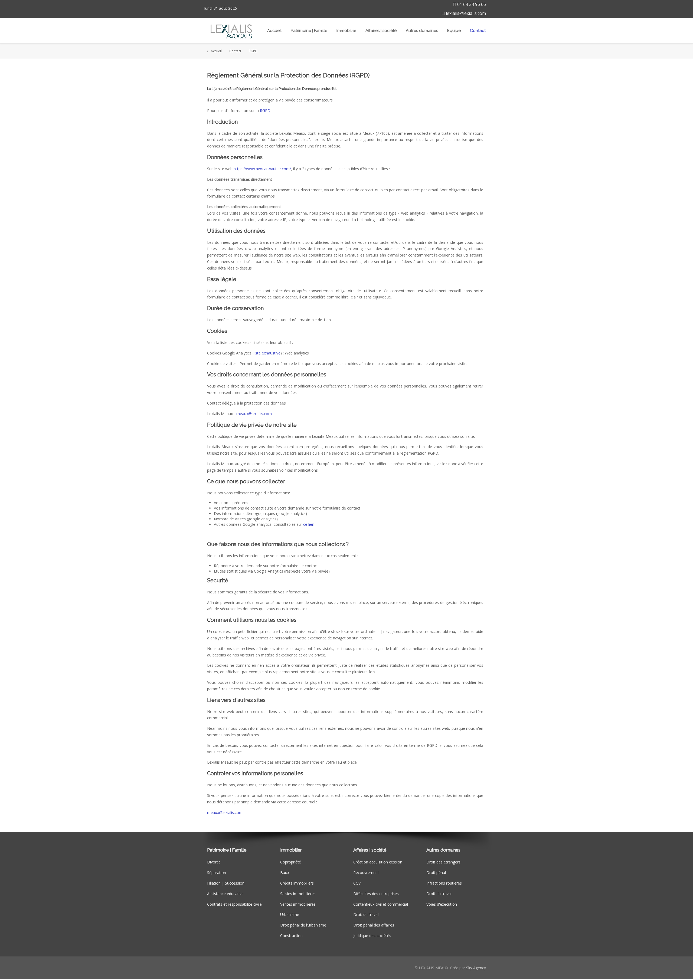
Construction (291, 935)
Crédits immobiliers (297, 883)
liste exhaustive (267, 353)
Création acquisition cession (377, 862)
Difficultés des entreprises (376, 893)
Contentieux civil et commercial (380, 904)
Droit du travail (366, 914)
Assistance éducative (225, 893)
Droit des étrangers (443, 862)
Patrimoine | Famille (309, 30)
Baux (284, 872)
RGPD (265, 110)
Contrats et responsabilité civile (234, 904)
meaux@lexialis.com (254, 413)
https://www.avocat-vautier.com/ (262, 168)
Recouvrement (366, 872)
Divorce (214, 862)
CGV (357, 883)
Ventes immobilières (298, 904)
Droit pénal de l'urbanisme (303, 925)
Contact (478, 30)
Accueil (274, 30)
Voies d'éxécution (441, 904)
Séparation (216, 872)
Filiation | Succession (225, 883)
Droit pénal (436, 872)
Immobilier (346, 30)
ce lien (308, 524)
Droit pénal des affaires (373, 925)
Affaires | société (381, 30)
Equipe (454, 30)
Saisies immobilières (298, 893)
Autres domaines (422, 30)
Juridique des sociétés (372, 935)
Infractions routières (444, 883)
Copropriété (290, 862)
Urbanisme (289, 914)
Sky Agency (476, 967)
